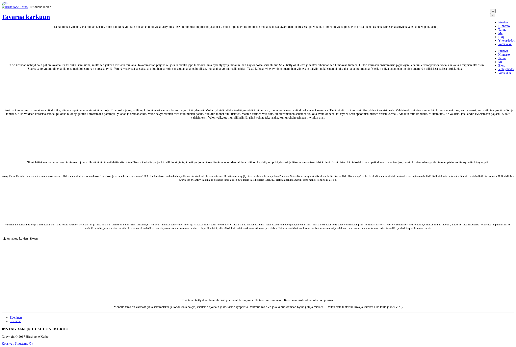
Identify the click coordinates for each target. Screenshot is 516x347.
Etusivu (503, 22)
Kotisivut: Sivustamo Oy (17, 343)
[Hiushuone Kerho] (15, 7)
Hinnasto (504, 26)
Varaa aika (505, 44)
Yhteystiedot (506, 40)
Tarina (502, 29)
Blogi (501, 37)
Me (500, 33)
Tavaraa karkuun (26, 16)
